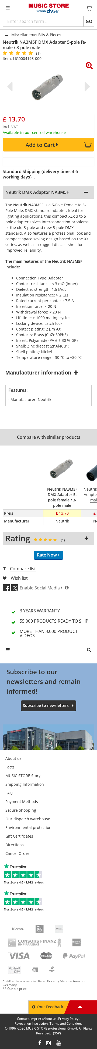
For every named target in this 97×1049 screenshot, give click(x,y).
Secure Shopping (20, 810)
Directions (14, 844)
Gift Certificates (19, 836)
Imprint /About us (43, 1018)
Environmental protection (28, 827)
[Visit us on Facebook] (39, 1043)
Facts (10, 767)
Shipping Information (24, 784)
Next (86, 86)
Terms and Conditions (66, 1023)
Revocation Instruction (31, 1023)
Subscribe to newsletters (46, 705)
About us (13, 758)
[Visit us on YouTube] (59, 1043)
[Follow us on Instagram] (49, 1043)
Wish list (19, 578)
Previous (11, 86)
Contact (23, 1018)
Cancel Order (17, 853)
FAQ (9, 792)
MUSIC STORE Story (22, 775)
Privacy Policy (68, 1018)
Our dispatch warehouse (27, 818)
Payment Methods (21, 801)
